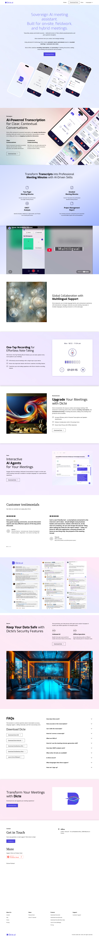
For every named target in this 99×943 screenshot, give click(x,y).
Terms (7, 920)
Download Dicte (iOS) (55, 915)
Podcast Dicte (31, 915)
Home (64, 2)
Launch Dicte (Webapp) (56, 922)
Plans (82, 2)
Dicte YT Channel (32, 917)
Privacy (8, 922)
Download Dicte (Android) (56, 917)
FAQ (7, 917)
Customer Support (77, 915)
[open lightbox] (72, 357)
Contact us (11, 841)
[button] (89, 2)
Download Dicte (74, 2)
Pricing (52, 925)
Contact (8, 915)
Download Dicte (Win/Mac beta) (58, 920)
